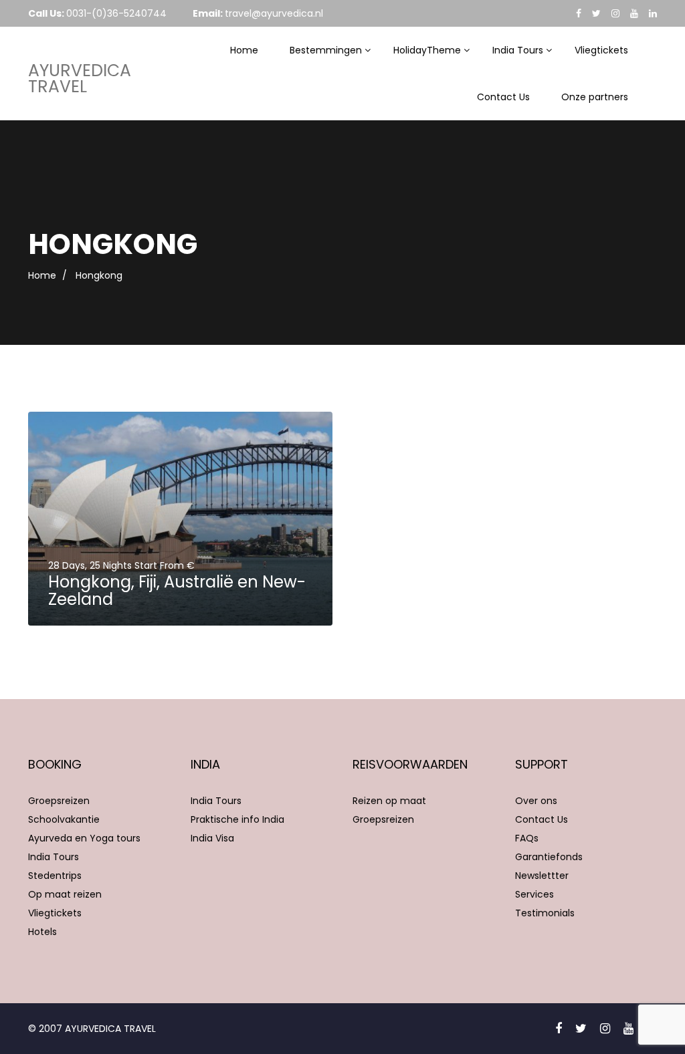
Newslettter (542, 875)
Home (244, 50)
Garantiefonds (549, 857)
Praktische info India (237, 819)
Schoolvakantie (64, 819)
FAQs (527, 838)
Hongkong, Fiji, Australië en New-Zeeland (177, 590)
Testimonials (545, 913)
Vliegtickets (601, 50)
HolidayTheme (427, 50)
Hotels (42, 931)
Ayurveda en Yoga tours (84, 838)
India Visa (212, 838)
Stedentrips (55, 875)
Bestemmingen (326, 50)
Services (534, 894)
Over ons (536, 800)
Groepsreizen (59, 800)
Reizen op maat (389, 800)
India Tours (517, 50)
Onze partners (594, 97)
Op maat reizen (65, 894)
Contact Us (503, 97)
